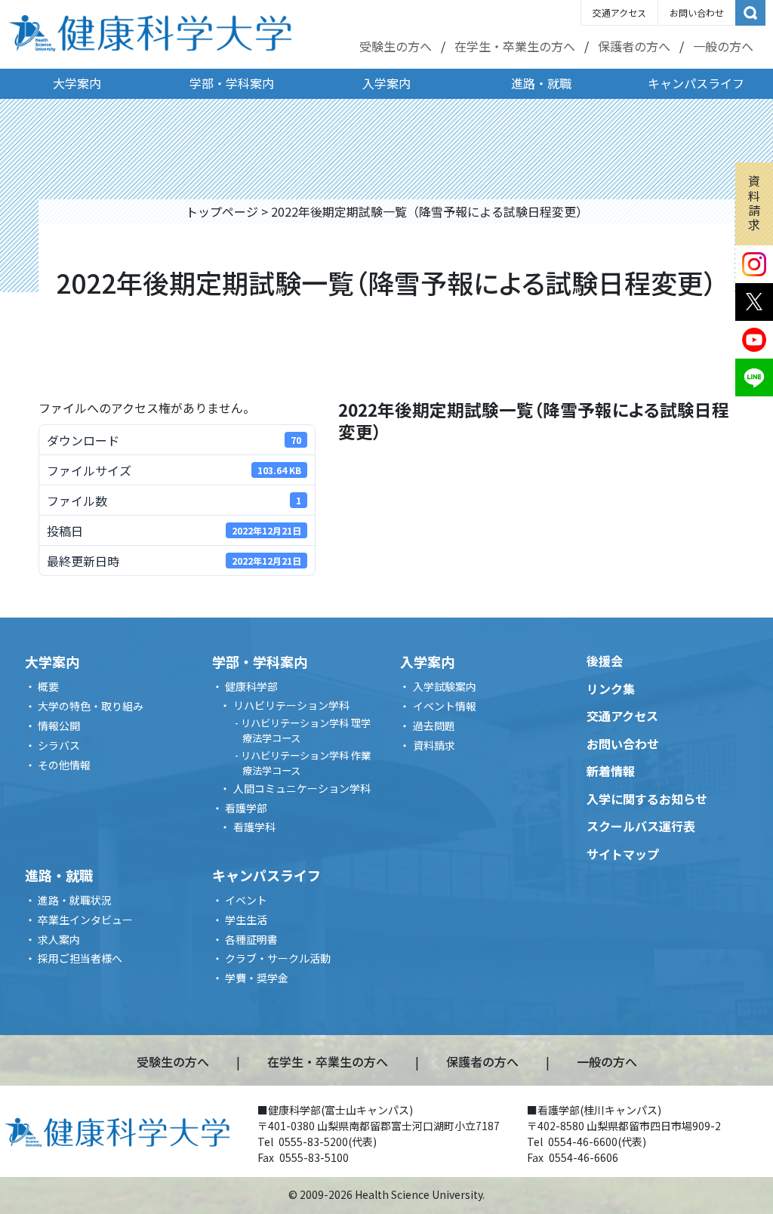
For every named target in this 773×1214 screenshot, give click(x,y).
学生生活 (246, 919)
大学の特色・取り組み (90, 705)
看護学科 (254, 826)
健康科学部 (251, 686)
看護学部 (246, 807)
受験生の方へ (395, 46)
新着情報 (611, 771)
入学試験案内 (444, 686)
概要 (48, 686)
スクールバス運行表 (641, 826)
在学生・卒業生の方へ (514, 46)
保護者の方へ (634, 46)
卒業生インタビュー (85, 919)
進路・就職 (541, 83)
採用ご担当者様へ (80, 958)
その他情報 (64, 764)
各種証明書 (251, 939)
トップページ (222, 211)
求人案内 (59, 939)
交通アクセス (619, 12)
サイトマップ (623, 854)
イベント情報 (444, 705)
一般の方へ (723, 46)
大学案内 (77, 83)
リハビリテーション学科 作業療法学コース (306, 763)
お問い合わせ (697, 12)
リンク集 (611, 688)
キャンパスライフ (696, 83)
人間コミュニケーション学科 (302, 788)
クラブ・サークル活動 (278, 958)
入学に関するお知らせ (647, 799)
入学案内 (386, 83)
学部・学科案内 (231, 83)
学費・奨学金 (256, 977)
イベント (246, 899)
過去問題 (434, 725)
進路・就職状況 (75, 899)
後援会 (605, 661)
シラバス (59, 745)
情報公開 (59, 725)
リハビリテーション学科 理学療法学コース (306, 730)
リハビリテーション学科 (291, 705)
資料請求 (754, 202)
